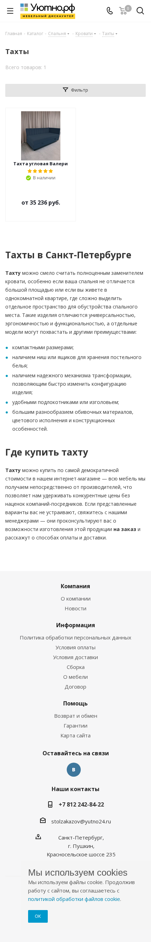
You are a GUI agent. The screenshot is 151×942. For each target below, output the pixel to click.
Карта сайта (75, 735)
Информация (75, 625)
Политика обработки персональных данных (75, 637)
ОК (38, 916)
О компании (76, 598)
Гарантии (75, 725)
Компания (75, 586)
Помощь (75, 703)
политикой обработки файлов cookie (74, 898)
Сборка (76, 666)
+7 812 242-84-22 (81, 804)
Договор (75, 686)
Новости (75, 608)
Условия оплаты (75, 647)
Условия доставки (75, 657)
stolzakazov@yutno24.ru (81, 821)
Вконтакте (74, 770)
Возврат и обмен (75, 715)
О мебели (75, 676)
